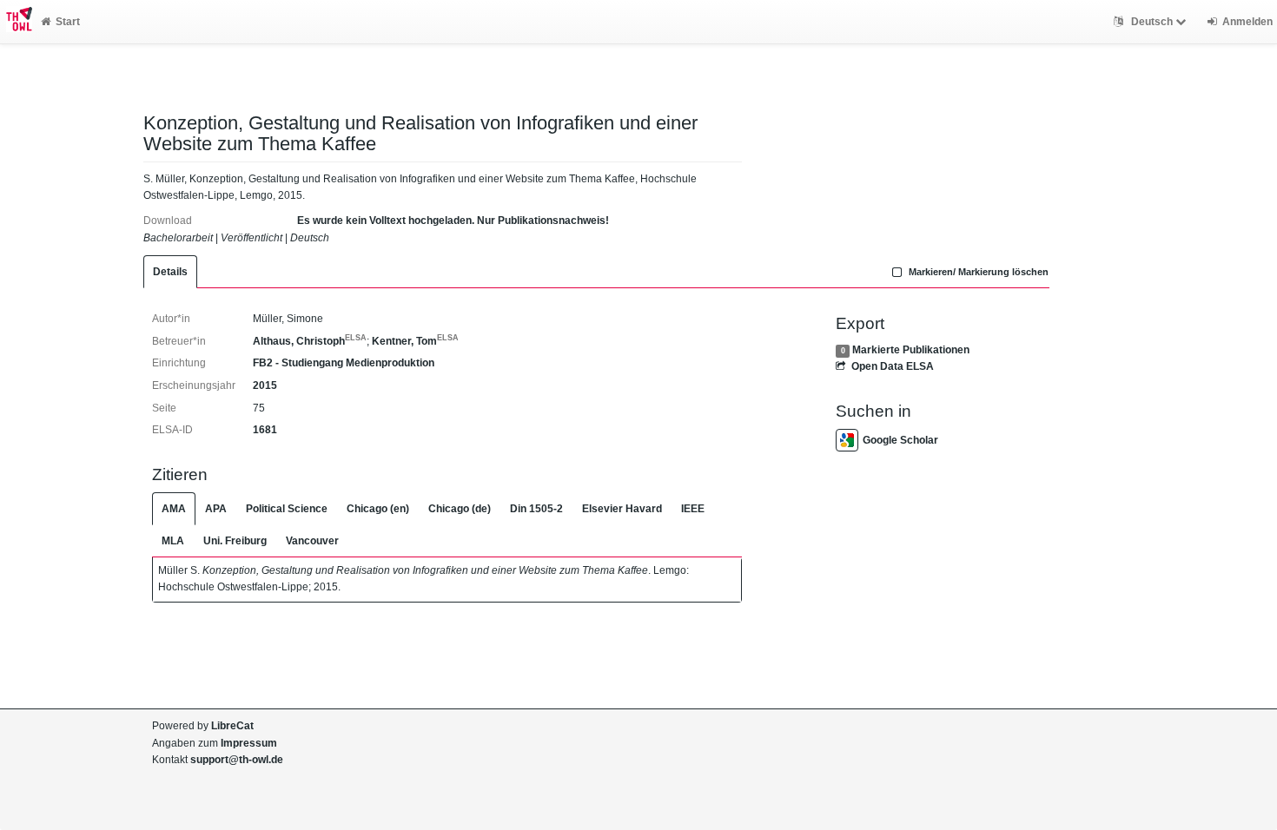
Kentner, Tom (415, 341)
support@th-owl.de (236, 760)
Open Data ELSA (892, 366)
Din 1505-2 (536, 509)
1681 (265, 430)
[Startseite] (16, 21)
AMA (174, 509)
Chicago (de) (459, 509)
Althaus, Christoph (310, 341)
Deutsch (1151, 22)
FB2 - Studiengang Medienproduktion (343, 363)
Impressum (249, 743)
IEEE (693, 509)
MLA (173, 541)
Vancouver (312, 541)
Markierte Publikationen (910, 350)
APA (216, 509)
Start (68, 22)
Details (170, 272)
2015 (265, 385)
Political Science (287, 509)
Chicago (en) (378, 509)
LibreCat (232, 726)
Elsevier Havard (622, 509)
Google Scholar (900, 440)
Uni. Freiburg (235, 541)
